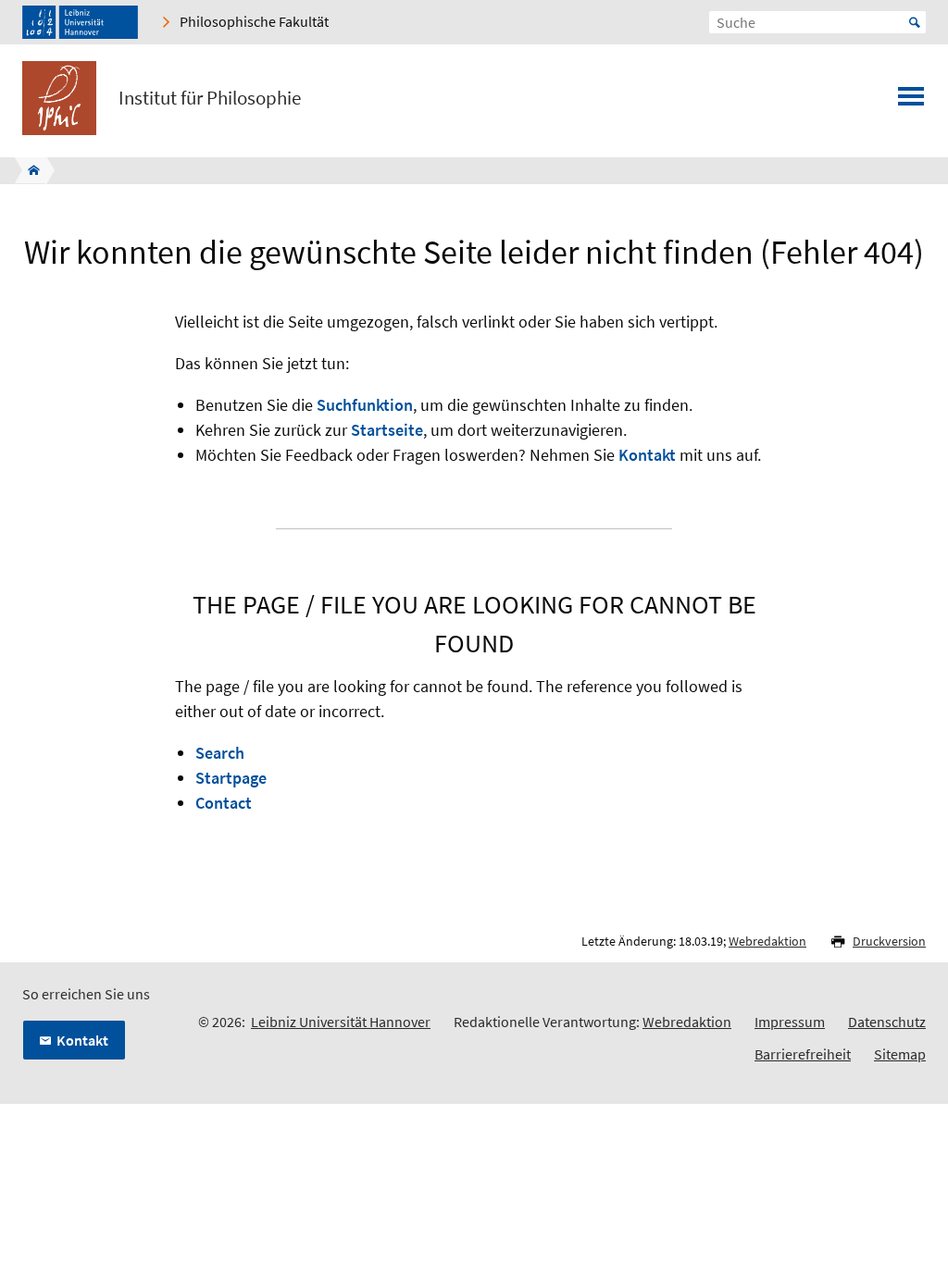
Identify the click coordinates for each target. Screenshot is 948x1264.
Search (219, 752)
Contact (223, 802)
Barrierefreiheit (803, 1054)
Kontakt (647, 454)
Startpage (231, 777)
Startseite (387, 429)
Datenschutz (887, 1021)
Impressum (790, 1021)
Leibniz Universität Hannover (340, 1021)
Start (915, 22)
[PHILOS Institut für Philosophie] (28, 170)
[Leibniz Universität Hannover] (80, 22)
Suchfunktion (365, 404)
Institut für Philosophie (209, 98)
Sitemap (900, 1054)
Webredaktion (767, 941)
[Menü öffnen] (911, 101)
